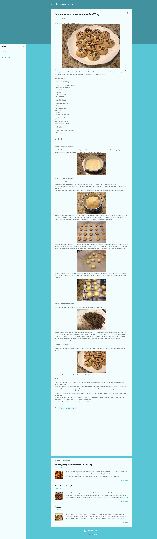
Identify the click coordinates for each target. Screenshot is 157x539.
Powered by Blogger (92, 530)
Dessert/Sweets (71, 408)
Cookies (61, 408)
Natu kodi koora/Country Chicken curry (67, 486)
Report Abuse (5, 57)
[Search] (131, 5)
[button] (127, 13)
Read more (124, 480)
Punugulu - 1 (59, 507)
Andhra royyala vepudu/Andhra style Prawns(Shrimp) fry (73, 464)
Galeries (95, 534)
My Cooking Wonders (64, 4)
